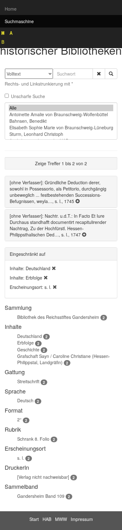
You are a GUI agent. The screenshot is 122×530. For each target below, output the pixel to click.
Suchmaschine (19, 21)
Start (34, 519)
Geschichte (28, 349)
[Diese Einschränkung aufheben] (54, 268)
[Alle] (61, 108)
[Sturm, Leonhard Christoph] (61, 134)
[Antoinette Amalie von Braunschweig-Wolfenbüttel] (61, 114)
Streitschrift (28, 381)
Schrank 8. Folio (33, 439)
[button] (99, 73)
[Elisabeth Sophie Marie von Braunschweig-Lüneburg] (61, 127)
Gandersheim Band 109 (40, 496)
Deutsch (25, 400)
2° (19, 419)
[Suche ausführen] (111, 73)
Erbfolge (25, 342)
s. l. (20, 458)
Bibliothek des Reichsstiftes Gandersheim (58, 317)
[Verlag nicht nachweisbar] (43, 477)
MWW (61, 519)
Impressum (82, 519)
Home (11, 9)
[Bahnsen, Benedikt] (61, 121)
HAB (47, 519)
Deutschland (29, 336)
